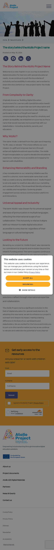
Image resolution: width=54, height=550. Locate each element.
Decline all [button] (28, 284)
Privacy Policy (34, 272)
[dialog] (27, 275)
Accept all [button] (28, 278)
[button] (27, 290)
